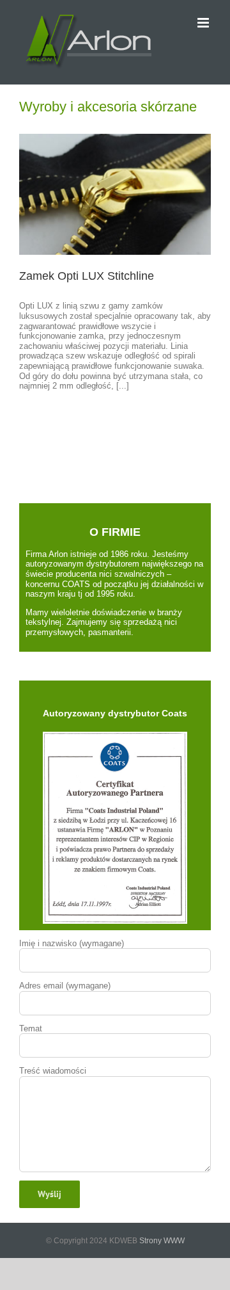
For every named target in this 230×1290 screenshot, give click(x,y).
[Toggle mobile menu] (204, 22)
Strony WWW (162, 1240)
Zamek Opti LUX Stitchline (86, 276)
